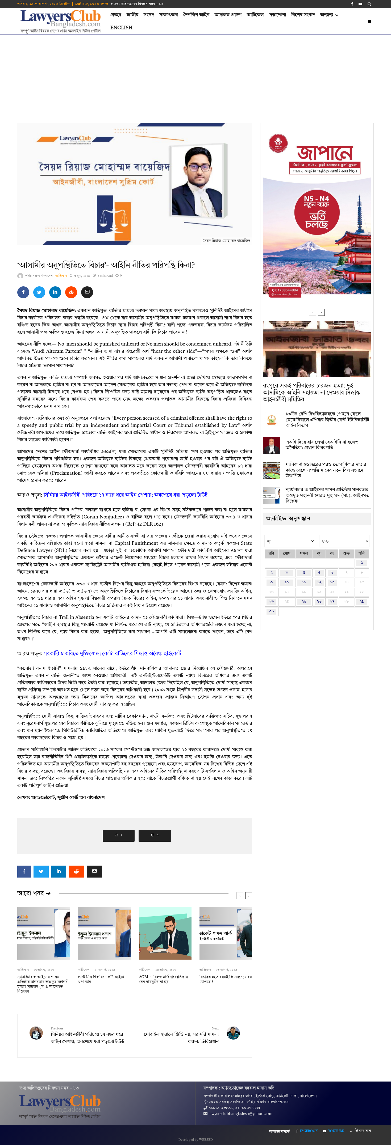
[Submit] (71, 292)
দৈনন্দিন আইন (196, 14)
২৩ (271, 602)
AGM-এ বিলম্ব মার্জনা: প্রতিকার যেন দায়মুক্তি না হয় (163, 979)
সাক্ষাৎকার (168, 14)
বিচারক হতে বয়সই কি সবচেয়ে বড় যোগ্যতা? (225, 979)
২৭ (332, 602)
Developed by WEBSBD (195, 1140)
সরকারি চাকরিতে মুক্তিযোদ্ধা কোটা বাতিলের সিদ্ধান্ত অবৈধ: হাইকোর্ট (112, 654)
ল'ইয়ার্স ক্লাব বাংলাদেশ (39, 276)
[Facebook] (352, 4)
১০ (287, 582)
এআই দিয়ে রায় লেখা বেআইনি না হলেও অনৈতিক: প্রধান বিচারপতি (322, 445)
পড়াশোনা (277, 14)
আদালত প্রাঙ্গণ (228, 14)
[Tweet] (39, 292)
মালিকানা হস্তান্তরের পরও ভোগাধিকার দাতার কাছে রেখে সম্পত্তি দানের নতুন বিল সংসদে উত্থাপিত (326, 470)
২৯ (362, 602)
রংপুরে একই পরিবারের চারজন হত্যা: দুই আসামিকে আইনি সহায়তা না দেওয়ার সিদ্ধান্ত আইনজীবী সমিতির (311, 393)
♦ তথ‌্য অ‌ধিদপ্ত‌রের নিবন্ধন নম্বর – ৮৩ (137, 4)
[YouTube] (360, 4)
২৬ (319, 602)
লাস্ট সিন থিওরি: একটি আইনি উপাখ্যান (101, 979)
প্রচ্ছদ (115, 14)
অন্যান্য (326, 14)
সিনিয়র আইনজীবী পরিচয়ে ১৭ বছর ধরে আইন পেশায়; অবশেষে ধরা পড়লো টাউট (125, 495)
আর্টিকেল (255, 14)
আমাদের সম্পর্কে (279, 1131)
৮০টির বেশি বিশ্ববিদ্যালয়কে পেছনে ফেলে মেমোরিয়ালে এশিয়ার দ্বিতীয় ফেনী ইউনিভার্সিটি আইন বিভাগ (327, 420)
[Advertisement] (195, 75)
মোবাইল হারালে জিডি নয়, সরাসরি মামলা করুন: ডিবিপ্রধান (181, 1035)
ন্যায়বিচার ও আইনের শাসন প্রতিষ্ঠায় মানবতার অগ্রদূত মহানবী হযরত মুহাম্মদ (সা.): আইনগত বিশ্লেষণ (43, 984)
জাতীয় (132, 14)
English (121, 27)
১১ (304, 582)
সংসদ (149, 14)
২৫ (304, 602)
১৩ (332, 582)
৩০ (271, 612)
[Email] (87, 292)
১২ (319, 582)
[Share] (23, 292)
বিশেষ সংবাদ (303, 14)
